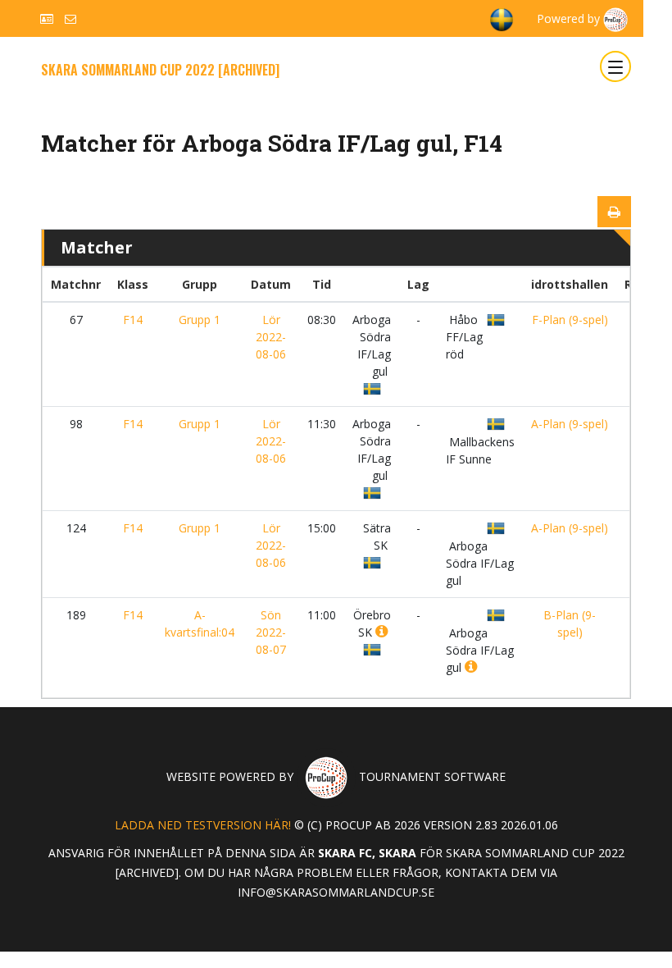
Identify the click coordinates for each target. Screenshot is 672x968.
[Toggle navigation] (615, 66)
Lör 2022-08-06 (271, 337)
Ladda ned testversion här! (203, 825)
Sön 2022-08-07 (271, 632)
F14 (133, 319)
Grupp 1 (199, 319)
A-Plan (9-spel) (569, 423)
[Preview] (614, 211)
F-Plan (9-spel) (570, 319)
